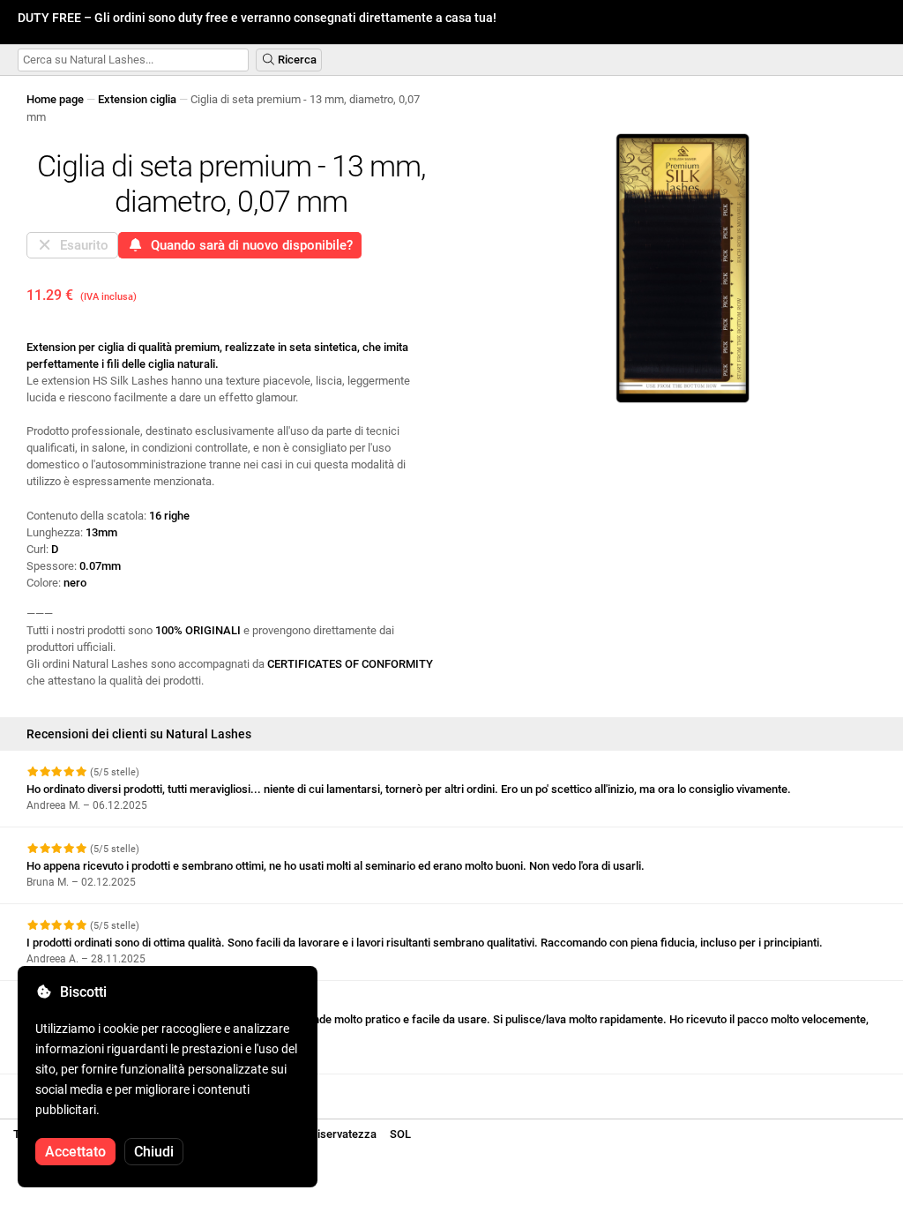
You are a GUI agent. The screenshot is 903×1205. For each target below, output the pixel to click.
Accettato (75, 1151)
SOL (400, 1134)
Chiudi (154, 1151)
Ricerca (296, 59)
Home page (55, 99)
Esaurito (80, 245)
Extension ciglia (137, 99)
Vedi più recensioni (76, 1089)
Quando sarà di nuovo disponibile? (248, 245)
